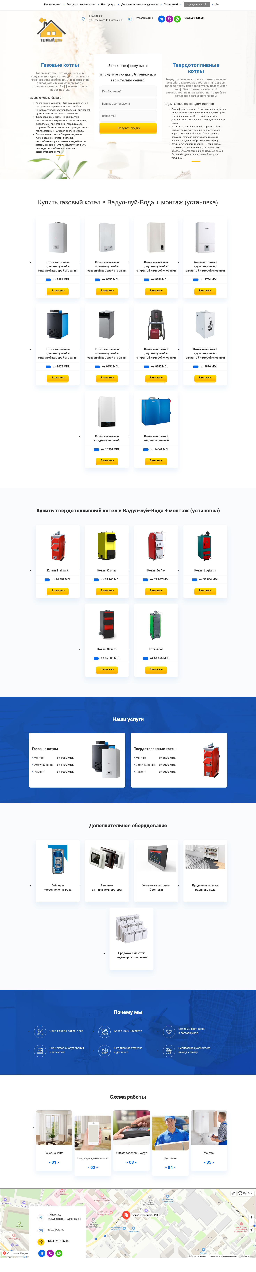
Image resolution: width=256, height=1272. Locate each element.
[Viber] (51, 1253)
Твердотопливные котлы (81, 4)
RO (217, 4)
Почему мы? (171, 4)
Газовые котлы (52, 4)
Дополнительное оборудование (139, 4)
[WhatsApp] (60, 1253)
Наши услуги (108, 4)
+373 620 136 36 (193, 18)
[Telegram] (42, 1253)
